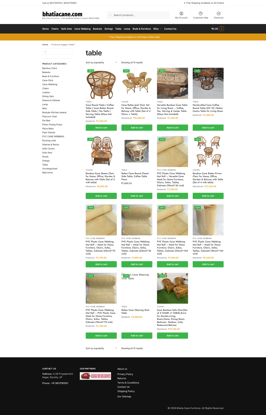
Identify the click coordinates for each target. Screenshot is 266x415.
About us (122, 368)
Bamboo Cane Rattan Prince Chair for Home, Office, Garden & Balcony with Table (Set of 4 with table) (208, 178)
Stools (45, 156)
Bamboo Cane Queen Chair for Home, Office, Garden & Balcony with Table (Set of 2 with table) (100, 178)
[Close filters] (74, 50)
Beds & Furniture (50, 76)
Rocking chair (49, 140)
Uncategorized (49, 168)
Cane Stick (47, 80)
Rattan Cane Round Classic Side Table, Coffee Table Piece (135, 176)
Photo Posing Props (52, 124)
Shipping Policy (126, 391)
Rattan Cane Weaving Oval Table (135, 312)
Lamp (45, 104)
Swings (46, 160)
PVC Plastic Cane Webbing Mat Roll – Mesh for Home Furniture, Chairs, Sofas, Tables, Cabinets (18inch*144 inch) (208, 247)
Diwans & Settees (51, 100)
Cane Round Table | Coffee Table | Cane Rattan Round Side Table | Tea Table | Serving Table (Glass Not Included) (100, 111)
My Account (181, 17)
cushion (46, 92)
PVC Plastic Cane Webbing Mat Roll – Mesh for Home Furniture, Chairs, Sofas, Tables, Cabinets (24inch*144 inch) (172, 247)
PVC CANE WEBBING (166, 170)
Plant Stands (48, 132)
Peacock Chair (49, 116)
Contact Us (123, 386)
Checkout (218, 17)
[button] (217, 28)
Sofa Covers (48, 148)
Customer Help (200, 17)
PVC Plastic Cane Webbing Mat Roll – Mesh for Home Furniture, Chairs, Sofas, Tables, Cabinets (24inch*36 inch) (136, 247)
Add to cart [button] (101, 127)
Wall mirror (47, 172)
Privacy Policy (125, 374)
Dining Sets (48, 96)
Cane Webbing (49, 84)
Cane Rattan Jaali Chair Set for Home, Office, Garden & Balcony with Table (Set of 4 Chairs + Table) (136, 110)
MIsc (44, 108)
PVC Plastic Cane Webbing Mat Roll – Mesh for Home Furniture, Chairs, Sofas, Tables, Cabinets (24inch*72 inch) (100, 247)
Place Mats (48, 128)
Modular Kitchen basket (54, 112)
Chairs (124, 102)
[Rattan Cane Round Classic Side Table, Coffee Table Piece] (136, 151)
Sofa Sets (47, 152)
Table (89, 102)
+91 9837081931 (59, 383)
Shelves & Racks (50, 144)
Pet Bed (46, 120)
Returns (121, 378)
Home (45, 44)
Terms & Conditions (128, 382)
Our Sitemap (124, 396)
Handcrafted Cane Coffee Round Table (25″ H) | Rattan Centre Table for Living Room (208, 108)
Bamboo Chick (49, 68)
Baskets (46, 72)
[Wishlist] (112, 72)
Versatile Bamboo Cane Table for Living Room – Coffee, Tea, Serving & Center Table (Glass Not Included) (172, 110)
